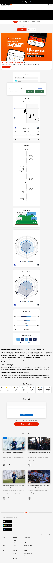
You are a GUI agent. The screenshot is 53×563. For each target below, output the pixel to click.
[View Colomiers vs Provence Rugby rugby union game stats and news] (47, 389)
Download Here (6, 67)
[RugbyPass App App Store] (26, 521)
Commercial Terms (28, 545)
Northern (15, 548)
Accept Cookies (39, 91)
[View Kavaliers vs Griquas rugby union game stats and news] (31, 389)
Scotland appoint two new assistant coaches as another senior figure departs (14, 486)
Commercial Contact (28, 553)
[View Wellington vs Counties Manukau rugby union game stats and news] (16, 389)
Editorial (25, 555)
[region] (26, 89)
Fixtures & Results (9, 8)
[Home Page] (6, 5)
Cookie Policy (26, 542)
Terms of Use (26, 540)
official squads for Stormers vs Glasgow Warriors (17, 375)
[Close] (44, 84)
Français (15, 558)
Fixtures (4, 540)
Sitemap (4, 550)
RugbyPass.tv (16, 540)
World (14, 553)
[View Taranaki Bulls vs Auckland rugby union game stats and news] (39, 389)
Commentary (31, 29)
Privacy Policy (27, 537)
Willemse (22, 198)
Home (4, 537)
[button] (51, 8)
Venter (30, 155)
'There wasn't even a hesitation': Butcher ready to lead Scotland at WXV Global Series (14, 453)
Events (21, 29)
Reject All (30, 91)
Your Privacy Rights (13, 91)
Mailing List (15, 542)
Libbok (22, 165)
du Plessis (22, 171)
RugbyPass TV (17, 8)
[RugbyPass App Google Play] (26, 525)
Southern (15, 550)
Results (4, 542)
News (2, 8)
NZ (13, 555)
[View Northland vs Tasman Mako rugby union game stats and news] (24, 389)
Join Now (15, 537)
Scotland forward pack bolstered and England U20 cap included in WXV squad (39, 453)
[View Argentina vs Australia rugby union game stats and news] (8, 389)
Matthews (31, 188)
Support (25, 550)
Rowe (30, 161)
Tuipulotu (31, 178)
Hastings (31, 175)
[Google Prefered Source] (26, 529)
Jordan (30, 152)
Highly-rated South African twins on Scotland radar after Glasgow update (38, 486)
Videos (4, 548)
